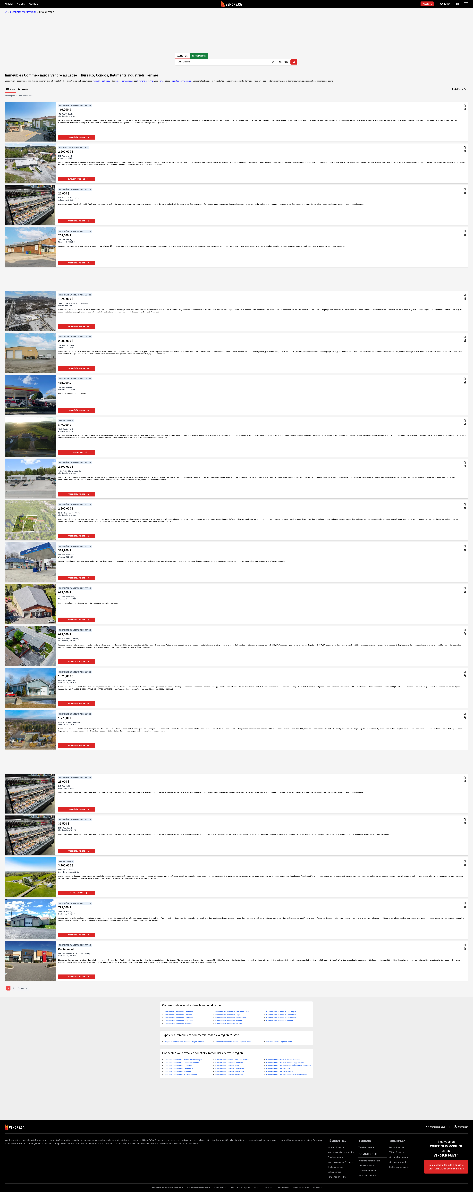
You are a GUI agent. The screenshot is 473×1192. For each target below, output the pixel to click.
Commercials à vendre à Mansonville (281, 1015)
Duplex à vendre (396, 1147)
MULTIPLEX (397, 1141)
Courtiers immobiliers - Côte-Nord (178, 1065)
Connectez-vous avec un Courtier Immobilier (167, 1188)
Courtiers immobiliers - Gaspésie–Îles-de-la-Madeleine (288, 1065)
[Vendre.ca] (16, 1127)
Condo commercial (367, 1170)
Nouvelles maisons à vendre (341, 1152)
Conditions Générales (301, 1188)
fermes (162, 81)
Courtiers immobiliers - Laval (278, 1068)
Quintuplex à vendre (398, 1162)
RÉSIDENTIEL (337, 1141)
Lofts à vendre (334, 1172)
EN (457, 4)
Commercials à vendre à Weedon (279, 1021)
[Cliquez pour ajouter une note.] (465, 109)
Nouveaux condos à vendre (340, 1162)
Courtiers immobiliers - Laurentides (229, 1068)
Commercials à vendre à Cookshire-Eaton (232, 1012)
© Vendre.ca (317, 1188)
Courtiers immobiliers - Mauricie (178, 1071)
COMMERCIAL (368, 1154)
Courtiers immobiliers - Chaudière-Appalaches (285, 1062)
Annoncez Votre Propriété (240, 1188)
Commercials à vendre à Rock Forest (230, 1018)
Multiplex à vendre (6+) (400, 1167)
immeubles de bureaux (102, 81)
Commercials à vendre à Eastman (178, 1015)
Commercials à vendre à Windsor (178, 1024)
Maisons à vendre (336, 1147)
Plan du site (268, 1188)
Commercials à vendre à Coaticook (179, 1012)
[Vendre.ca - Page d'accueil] (6, 12)
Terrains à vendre (366, 1147)
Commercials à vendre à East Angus (281, 1012)
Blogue (256, 1188)
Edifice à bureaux (366, 1165)
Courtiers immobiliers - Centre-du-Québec (182, 1062)
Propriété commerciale (369, 1160)
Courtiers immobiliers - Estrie (227, 1065)
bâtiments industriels (145, 81)
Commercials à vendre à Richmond (179, 1018)
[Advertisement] (236, 34)
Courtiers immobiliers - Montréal (279, 1071)
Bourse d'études (220, 1188)
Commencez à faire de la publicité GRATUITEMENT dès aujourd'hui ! (446, 1167)
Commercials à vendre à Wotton (228, 1024)
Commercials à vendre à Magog (228, 1015)
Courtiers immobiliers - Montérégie (229, 1071)
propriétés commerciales (181, 81)
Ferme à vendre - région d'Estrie (279, 1042)
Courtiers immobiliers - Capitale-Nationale (283, 1059)
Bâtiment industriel (367, 1175)
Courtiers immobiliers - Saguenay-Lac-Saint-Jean (286, 1074)
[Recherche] (293, 62)
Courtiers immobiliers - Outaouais (229, 1074)
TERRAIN (364, 1141)
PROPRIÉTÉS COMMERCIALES (23, 12)
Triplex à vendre (396, 1152)
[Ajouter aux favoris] (465, 106)
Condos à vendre (335, 1157)
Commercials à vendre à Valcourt (229, 1021)
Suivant (21, 988)
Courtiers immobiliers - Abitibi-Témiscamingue (183, 1059)
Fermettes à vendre (337, 1177)
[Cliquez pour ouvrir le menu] (465, 3)
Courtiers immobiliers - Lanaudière (179, 1068)
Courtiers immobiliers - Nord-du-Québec (181, 1074)
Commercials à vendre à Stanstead (179, 1021)
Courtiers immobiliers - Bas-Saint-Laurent (232, 1059)
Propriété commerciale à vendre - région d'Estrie (184, 1042)
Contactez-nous (283, 1188)
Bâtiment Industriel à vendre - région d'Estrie (233, 1042)
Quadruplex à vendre (398, 1157)
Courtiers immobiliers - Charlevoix (229, 1062)
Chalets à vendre (335, 1167)
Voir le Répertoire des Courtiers (198, 1188)
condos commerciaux (124, 81)
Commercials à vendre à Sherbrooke (281, 1018)
